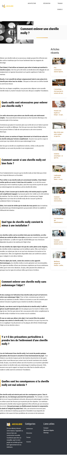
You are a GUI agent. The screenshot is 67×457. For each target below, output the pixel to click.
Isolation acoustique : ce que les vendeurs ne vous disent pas (58, 158)
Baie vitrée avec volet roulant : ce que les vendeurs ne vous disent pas (58, 136)
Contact (45, 428)
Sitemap (45, 433)
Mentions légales (48, 430)
